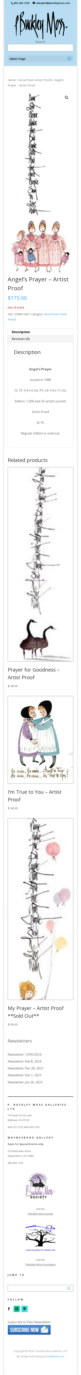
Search (40, 42)
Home (12, 80)
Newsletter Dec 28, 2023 (25, 1068)
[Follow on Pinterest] (24, 1309)
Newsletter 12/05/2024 (24, 1054)
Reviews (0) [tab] (21, 339)
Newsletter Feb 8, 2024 (24, 1061)
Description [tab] (21, 332)
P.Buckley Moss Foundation (40, 1264)
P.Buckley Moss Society (40, 1213)
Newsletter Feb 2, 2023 (24, 1075)
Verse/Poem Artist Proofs (35, 80)
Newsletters (20, 1041)
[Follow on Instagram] (17, 1309)
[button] (66, 97)
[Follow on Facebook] (9, 1309)
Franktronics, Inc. (55, 1356)
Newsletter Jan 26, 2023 (25, 1082)
